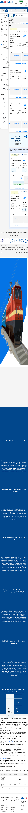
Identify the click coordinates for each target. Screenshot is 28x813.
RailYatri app (7, 734)
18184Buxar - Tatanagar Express (3, 784)
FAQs (12, 803)
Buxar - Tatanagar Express (15, 71)
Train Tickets (16, 2)
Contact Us (13, 802)
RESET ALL (9, 16)
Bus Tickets (8, 802)
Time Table (25, 36)
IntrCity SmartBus (21, 2)
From (2, 9)
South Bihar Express (16, 105)
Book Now (18, 181)
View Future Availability (20, 188)
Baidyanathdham (16, 159)
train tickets (11, 741)
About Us (13, 800)
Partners (12, 805)
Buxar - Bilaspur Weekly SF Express (16, 36)
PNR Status (3, 803)
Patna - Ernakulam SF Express (15, 198)
